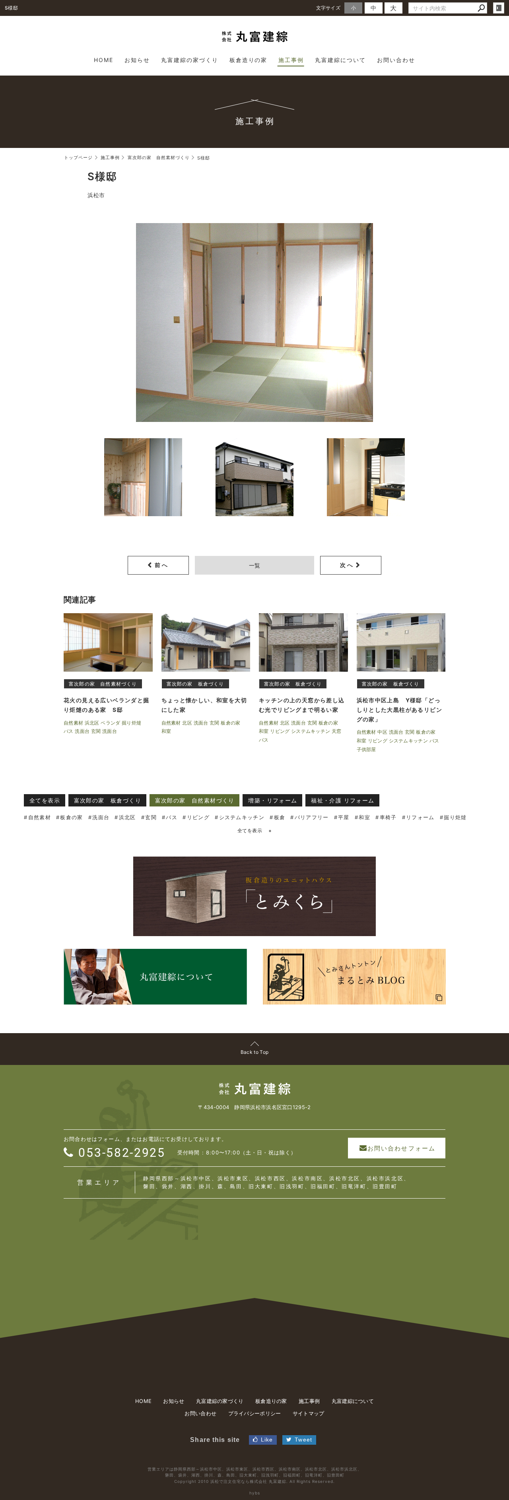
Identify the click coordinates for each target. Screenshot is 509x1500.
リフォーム (420, 817)
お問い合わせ (200, 1413)
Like (267, 1439)
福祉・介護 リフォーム (342, 800)
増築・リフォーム (272, 800)
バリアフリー (311, 817)
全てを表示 (44, 800)
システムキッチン (241, 817)
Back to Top (254, 1052)
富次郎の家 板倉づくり (107, 800)
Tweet (303, 1439)
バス (171, 817)
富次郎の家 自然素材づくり (195, 800)
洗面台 (100, 817)
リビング (198, 817)
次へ (347, 565)
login (498, 8)
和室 (364, 817)
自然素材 (39, 817)
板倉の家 (71, 817)
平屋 (344, 817)
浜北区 (127, 817)
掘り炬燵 (455, 817)
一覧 (254, 565)
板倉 (279, 817)
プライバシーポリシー (254, 1413)
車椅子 (388, 817)
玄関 (151, 817)
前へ (162, 565)
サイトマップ (308, 1413)
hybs (254, 1492)
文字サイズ (328, 8)
